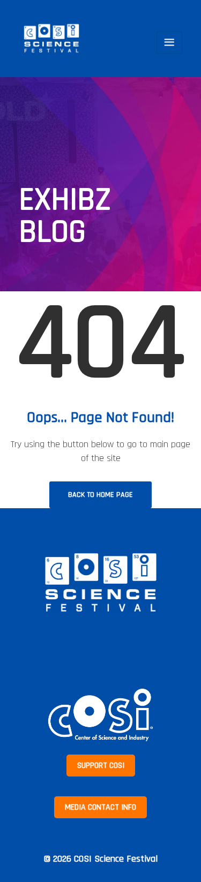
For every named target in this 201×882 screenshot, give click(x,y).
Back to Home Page (100, 495)
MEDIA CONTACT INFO (100, 807)
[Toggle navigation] (169, 42)
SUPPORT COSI (100, 765)
